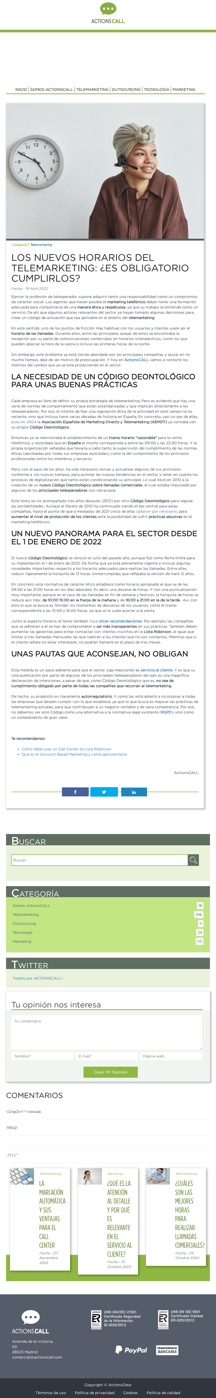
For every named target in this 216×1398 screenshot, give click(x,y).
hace (115, 621)
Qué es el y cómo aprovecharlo (74, 754)
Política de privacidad (94, 1393)
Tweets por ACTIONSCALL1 (38, 978)
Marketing (184, 89)
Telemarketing (92, 89)
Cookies (130, 1393)
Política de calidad (163, 1393)
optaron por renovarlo (156, 511)
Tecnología (156, 89)
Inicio (21, 89)
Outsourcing (126, 89)
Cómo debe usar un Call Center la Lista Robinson (66, 749)
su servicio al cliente (154, 670)
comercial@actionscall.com (37, 1357)
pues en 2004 (23, 422)
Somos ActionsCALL (51, 89)
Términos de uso (51, 1393)
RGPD (166, 712)
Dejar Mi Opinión (110, 1072)
